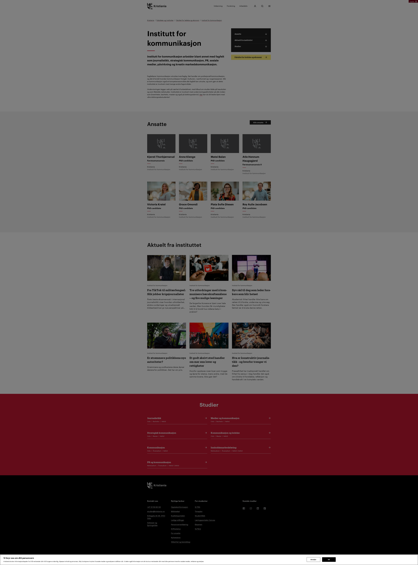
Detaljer (313, 559)
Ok (329, 559)
